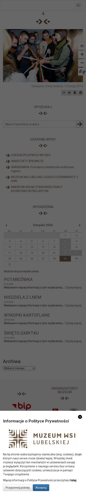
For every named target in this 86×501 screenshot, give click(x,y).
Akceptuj (41, 487)
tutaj (73, 480)
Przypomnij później (18, 487)
